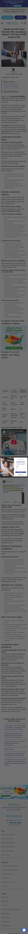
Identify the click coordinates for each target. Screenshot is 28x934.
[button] (24, 930)
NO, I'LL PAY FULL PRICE (21, 473)
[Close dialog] (26, 458)
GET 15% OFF (21, 472)
